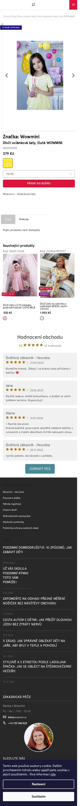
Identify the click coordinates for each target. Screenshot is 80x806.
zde (52, 774)
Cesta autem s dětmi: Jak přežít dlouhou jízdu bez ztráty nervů (37, 622)
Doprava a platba (11, 498)
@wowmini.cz (17, 717)
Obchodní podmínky (13, 522)
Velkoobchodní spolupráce (17, 516)
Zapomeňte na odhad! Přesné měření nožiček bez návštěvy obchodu (34, 601)
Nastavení (38, 784)
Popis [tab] (8, 219)
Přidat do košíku (39, 183)
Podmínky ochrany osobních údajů (20, 528)
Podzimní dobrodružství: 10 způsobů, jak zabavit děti (37, 550)
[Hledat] (33, 4)
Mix (41, 317)
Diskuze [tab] (23, 219)
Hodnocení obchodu (40, 337)
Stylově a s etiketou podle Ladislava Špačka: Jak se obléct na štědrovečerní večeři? (37, 666)
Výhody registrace (12, 504)
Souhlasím (39, 796)
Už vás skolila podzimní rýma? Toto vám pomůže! (16, 575)
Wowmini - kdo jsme (13, 492)
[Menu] (73, 4)
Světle (5, 317)
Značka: (21, 136)
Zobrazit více (40, 469)
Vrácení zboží (10, 510)
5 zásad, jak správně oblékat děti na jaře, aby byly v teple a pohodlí (34, 643)
